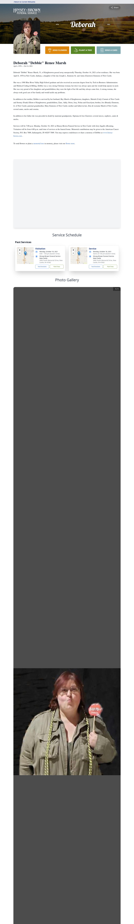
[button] (25, 253)
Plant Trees (56, 266)
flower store (70, 143)
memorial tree (38, 143)
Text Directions (42, 266)
